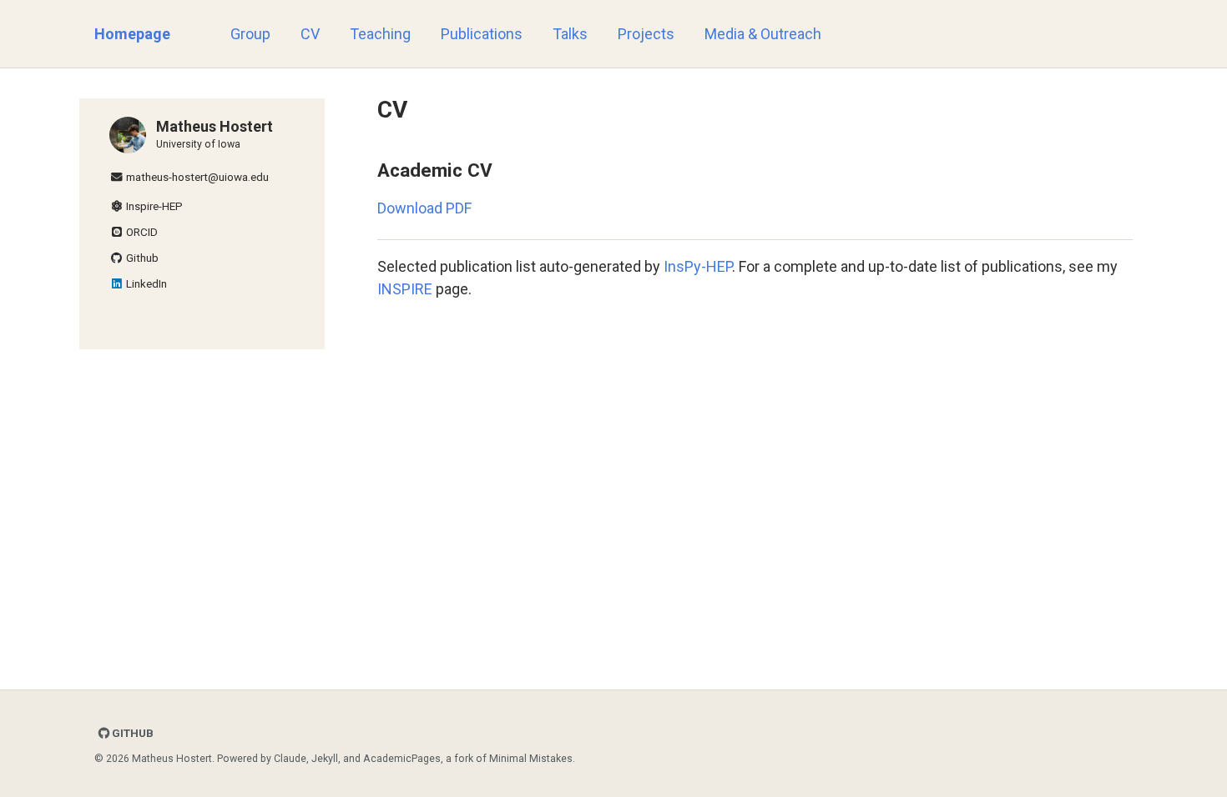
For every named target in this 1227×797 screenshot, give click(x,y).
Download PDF (424, 208)
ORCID (141, 231)
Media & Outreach (762, 34)
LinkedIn (145, 283)
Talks (570, 34)
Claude (290, 758)
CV (310, 34)
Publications (482, 34)
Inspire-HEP (153, 206)
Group (250, 34)
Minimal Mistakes (531, 758)
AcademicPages (402, 758)
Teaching (380, 34)
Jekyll (324, 758)
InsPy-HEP (698, 266)
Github (141, 257)
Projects (646, 34)
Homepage (132, 34)
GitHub (131, 732)
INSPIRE (404, 289)
